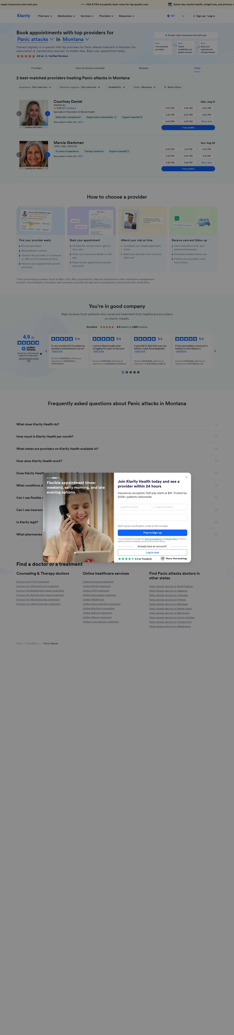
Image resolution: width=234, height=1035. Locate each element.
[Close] (186, 477)
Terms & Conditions (153, 539)
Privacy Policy (171, 539)
